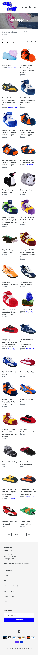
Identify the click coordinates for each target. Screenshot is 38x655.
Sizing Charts (9, 591)
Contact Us (8, 602)
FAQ (5, 580)
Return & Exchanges (11, 586)
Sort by (4, 39)
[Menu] (34, 6)
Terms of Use (9, 596)
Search (6, 575)
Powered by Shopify (28, 648)
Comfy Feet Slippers (15, 648)
